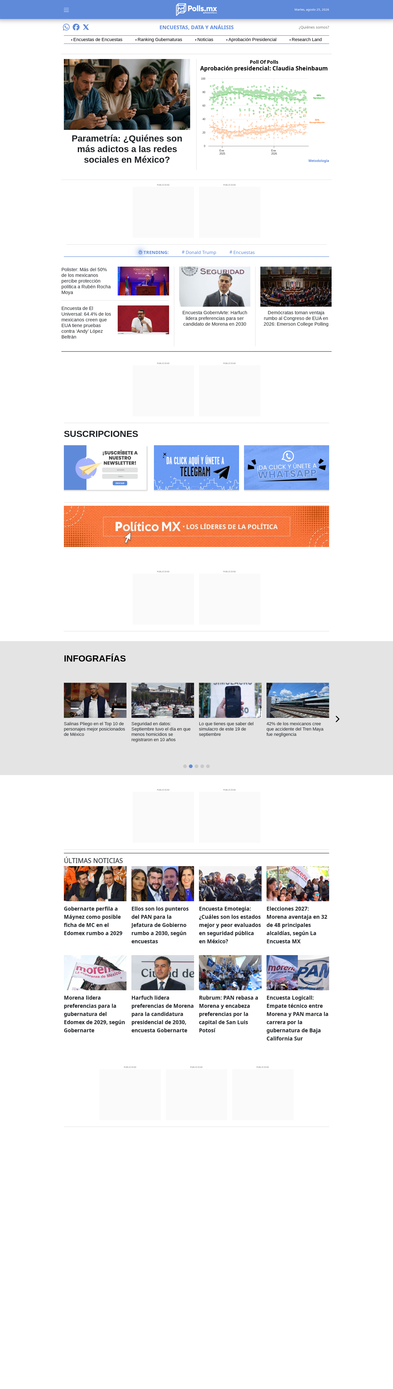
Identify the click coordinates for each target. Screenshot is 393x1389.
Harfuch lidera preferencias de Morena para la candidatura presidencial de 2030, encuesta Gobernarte (162, 1014)
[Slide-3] (202, 766)
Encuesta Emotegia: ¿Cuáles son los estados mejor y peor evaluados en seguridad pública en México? (230, 925)
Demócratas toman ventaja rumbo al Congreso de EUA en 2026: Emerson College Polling (296, 318)
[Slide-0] (185, 766)
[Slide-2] (196, 766)
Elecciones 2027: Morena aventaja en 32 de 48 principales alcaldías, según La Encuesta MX (297, 925)
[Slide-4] (208, 766)
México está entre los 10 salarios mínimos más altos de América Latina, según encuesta (161, 731)
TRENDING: (156, 252)
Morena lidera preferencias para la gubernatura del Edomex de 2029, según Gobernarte (94, 1014)
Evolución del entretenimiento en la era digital (296, 726)
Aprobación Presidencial (252, 39)
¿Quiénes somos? (314, 27)
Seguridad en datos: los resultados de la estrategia (90, 726)
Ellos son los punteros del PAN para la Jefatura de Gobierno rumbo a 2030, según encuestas (160, 925)
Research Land (307, 39)
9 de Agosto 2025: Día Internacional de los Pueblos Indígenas (227, 729)
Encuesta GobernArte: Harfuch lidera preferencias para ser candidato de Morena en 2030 (214, 318)
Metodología (318, 160)
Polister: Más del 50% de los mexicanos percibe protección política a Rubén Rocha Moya (86, 281)
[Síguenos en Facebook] (76, 27)
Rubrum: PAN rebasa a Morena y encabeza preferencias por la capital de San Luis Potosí (228, 1014)
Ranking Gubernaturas (160, 39)
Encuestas (244, 252)
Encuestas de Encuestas (97, 39)
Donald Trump (201, 252)
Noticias (205, 39)
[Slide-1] (191, 766)
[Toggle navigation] (66, 9)
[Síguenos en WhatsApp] (66, 27)
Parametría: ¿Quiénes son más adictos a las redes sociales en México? (127, 149)
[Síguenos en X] (85, 27)
